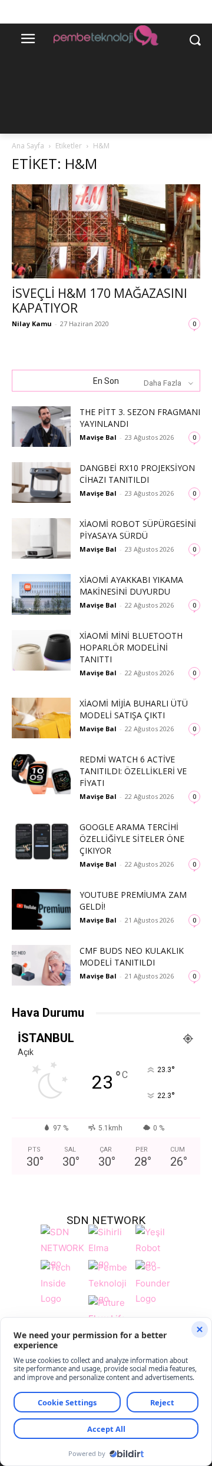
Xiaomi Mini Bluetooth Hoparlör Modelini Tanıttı (131, 647)
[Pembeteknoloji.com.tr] (106, 37)
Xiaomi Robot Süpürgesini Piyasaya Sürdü (138, 529)
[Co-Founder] (156, 1281)
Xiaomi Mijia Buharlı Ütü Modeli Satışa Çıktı (134, 709)
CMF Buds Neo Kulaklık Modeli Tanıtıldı (132, 956)
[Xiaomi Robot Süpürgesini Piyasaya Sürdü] (41, 538)
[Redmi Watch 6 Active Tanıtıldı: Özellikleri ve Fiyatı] (41, 774)
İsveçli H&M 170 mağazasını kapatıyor (99, 300)
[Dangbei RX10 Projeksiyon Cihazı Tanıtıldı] (41, 482)
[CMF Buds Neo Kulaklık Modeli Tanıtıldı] (41, 965)
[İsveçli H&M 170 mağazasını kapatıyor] (106, 231)
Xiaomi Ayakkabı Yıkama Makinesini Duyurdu (131, 585)
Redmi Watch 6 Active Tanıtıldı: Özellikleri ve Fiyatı (133, 771)
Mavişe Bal (98, 437)
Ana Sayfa (28, 146)
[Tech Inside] (61, 1281)
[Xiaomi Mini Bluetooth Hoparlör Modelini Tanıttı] (41, 650)
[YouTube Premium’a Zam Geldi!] (41, 909)
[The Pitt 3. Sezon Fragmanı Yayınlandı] (41, 426)
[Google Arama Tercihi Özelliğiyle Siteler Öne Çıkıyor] (41, 841)
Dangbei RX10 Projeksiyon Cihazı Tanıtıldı (137, 473)
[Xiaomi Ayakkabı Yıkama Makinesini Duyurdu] (41, 594)
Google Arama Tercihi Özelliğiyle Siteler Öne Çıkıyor (132, 838)
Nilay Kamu (32, 323)
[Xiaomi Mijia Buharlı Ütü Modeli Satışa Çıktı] (41, 718)
